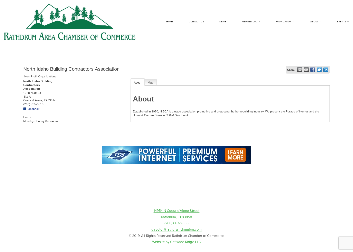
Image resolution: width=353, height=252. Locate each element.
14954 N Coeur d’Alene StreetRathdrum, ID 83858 (177, 213)
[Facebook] (176, 198)
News (222, 21)
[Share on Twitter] (319, 69)
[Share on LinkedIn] (325, 69)
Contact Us (196, 21)
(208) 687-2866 (176, 223)
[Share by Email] (306, 69)
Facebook (33, 108)
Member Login (251, 21)
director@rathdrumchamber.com (176, 229)
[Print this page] (299, 69)
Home (169, 21)
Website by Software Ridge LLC (176, 241)
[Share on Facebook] (312, 69)
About (137, 82)
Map (150, 82)
